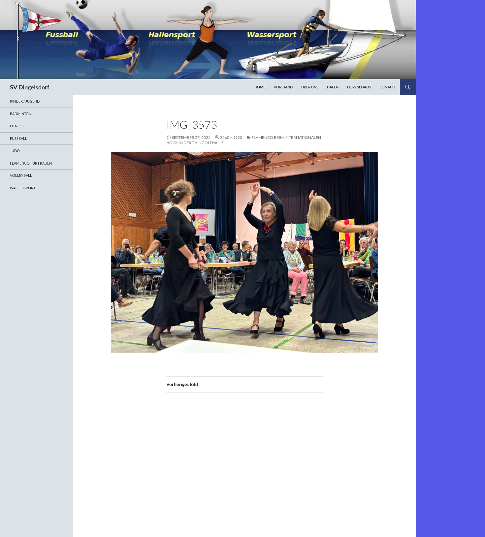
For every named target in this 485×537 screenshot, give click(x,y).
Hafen (333, 87)
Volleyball (21, 175)
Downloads (359, 87)
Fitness (16, 126)
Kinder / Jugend (25, 101)
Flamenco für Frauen (31, 163)
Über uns (309, 87)
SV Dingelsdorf (29, 87)
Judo (15, 150)
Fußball (18, 138)
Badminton (20, 113)
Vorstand (283, 87)
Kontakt (387, 87)
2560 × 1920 (231, 137)
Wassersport (22, 188)
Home (259, 87)
